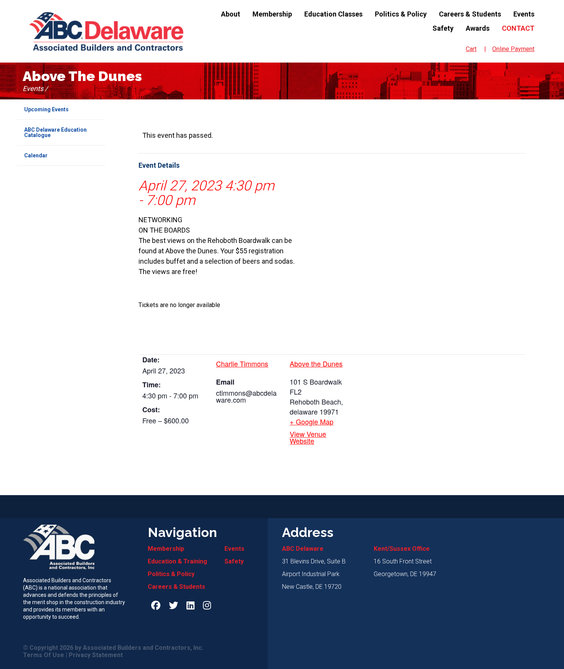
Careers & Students (470, 14)
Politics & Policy (401, 14)
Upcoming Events (46, 109)
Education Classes (333, 14)
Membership (272, 14)
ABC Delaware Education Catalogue (55, 132)
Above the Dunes (316, 363)
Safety (443, 28)
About (230, 14)
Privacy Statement (96, 655)
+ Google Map (311, 421)
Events (523, 14)
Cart (471, 49)
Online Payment (513, 49)
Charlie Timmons (242, 363)
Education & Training (177, 561)
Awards (478, 28)
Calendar (36, 155)
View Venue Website (308, 437)
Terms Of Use (43, 655)
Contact (518, 28)
